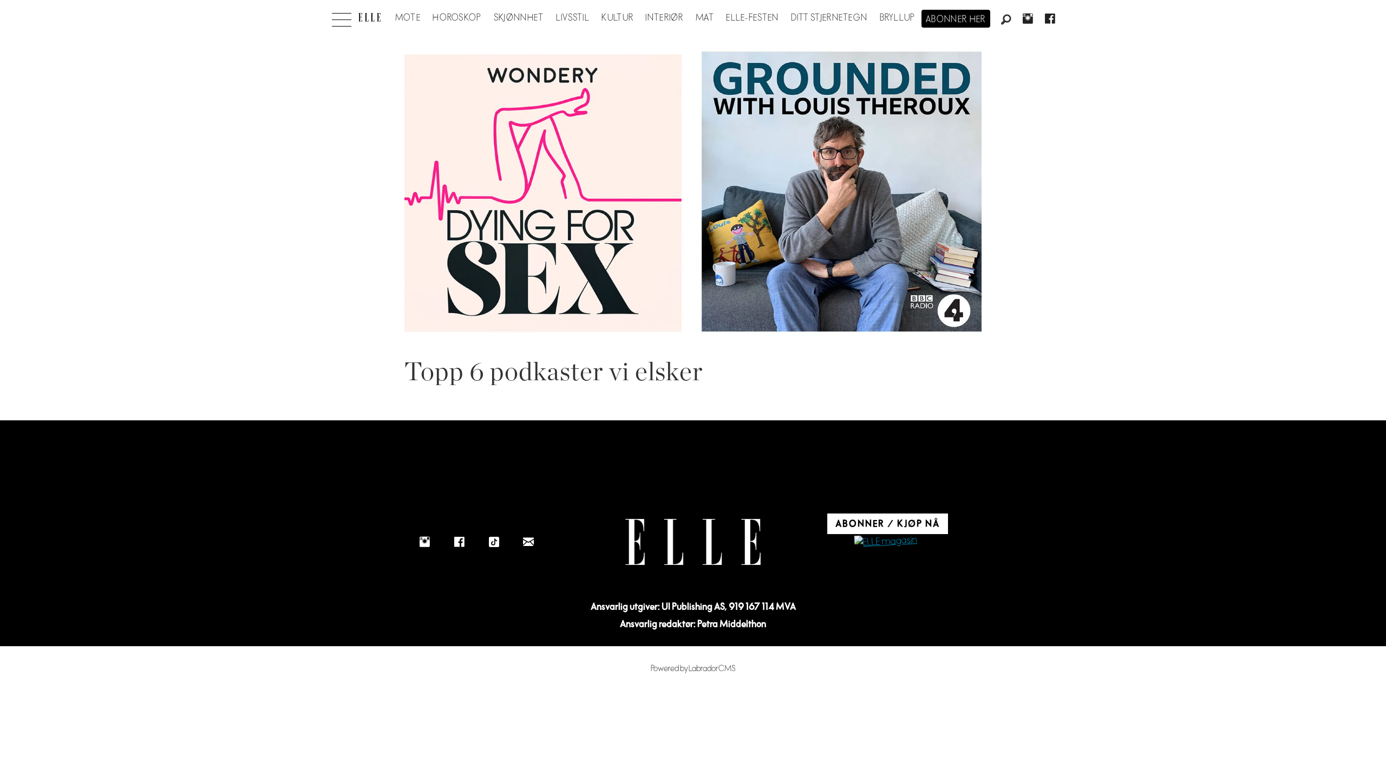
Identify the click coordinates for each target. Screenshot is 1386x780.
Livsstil (573, 17)
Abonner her (956, 19)
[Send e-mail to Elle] (528, 542)
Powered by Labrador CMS (693, 668)
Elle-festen (752, 17)
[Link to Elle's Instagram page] (424, 542)
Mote (408, 17)
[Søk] (1006, 20)
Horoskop (457, 17)
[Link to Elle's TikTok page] (494, 542)
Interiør (664, 17)
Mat (705, 17)
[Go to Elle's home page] (693, 542)
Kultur (617, 17)
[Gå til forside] (369, 17)
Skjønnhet (519, 17)
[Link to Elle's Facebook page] (459, 542)
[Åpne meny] (341, 17)
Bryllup (898, 17)
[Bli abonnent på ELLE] (885, 542)
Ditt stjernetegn (829, 17)
